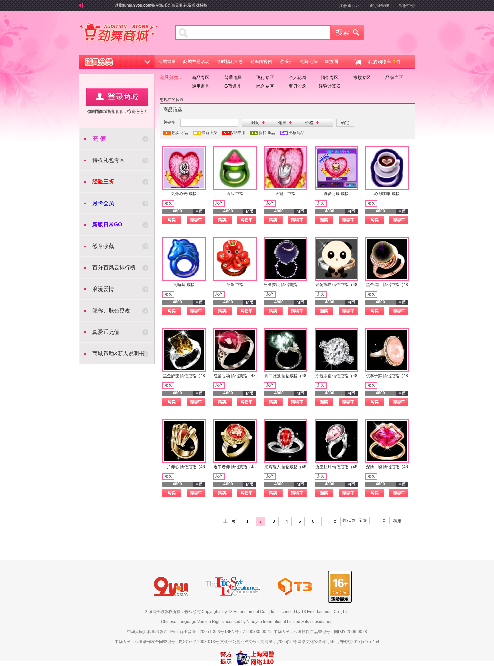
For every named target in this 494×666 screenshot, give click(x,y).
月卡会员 (103, 203)
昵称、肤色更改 (111, 310)
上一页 (229, 521)
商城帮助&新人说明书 (118, 353)
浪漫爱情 (103, 289)
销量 (282, 122)
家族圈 (331, 61)
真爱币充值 (105, 332)
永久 (168, 203)
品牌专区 (394, 77)
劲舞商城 (118, 34)
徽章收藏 (103, 246)
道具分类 (117, 61)
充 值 (99, 138)
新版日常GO (107, 224)
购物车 (196, 220)
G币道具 (232, 86)
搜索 (347, 32)
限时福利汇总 (230, 61)
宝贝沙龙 (297, 86)
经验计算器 (329, 86)
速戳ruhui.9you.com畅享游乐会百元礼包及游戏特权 (153, 5)
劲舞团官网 (261, 61)
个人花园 (297, 77)
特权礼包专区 (108, 160)
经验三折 (103, 181)
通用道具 (200, 86)
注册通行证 (349, 5)
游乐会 (286, 61)
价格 (309, 122)
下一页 (331, 521)
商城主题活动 (196, 61)
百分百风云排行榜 (113, 267)
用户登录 (117, 97)
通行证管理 (379, 5)
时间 (255, 122)
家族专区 (362, 77)
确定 (397, 521)
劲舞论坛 (309, 61)
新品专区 (200, 77)
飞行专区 (265, 77)
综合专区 (265, 86)
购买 (171, 220)
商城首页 (167, 61)
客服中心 (407, 5)
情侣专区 (329, 77)
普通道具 (233, 77)
